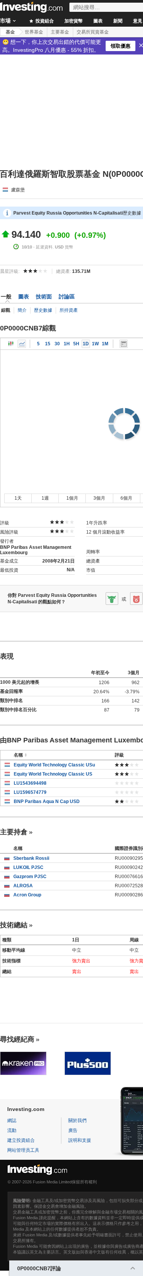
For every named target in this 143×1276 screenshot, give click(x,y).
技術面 (44, 296)
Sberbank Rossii (31, 858)
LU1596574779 (30, 792)
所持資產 (68, 310)
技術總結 (13, 925)
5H (76, 343)
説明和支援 (79, 1140)
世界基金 (34, 32)
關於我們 (77, 1120)
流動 (11, 1130)
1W (95, 343)
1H (67, 343)
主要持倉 (13, 832)
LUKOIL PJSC (28, 867)
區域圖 (22, 344)
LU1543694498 (30, 783)
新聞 (117, 21)
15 (47, 343)
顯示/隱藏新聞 (123, 344)
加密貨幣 (73, 21)
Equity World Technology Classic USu (54, 765)
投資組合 (44, 21)
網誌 (11, 1120)
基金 (10, 32)
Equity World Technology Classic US (53, 774)
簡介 (22, 310)
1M (105, 343)
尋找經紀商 (17, 1039)
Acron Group (27, 895)
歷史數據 (43, 310)
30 (57, 343)
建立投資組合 (21, 1140)
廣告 (72, 1130)
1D (86, 343)
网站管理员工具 (23, 1150)
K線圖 (11, 344)
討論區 (67, 296)
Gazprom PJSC (30, 876)
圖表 (98, 21)
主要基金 (60, 32)
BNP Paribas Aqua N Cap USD (47, 801)
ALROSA (23, 885)
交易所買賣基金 (93, 32)
